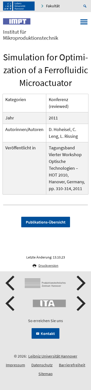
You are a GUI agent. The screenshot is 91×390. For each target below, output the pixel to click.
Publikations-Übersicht (45, 222)
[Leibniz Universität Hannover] (19, 6)
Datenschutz (42, 364)
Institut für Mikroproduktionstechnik (30, 35)
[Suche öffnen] (85, 6)
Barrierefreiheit (72, 364)
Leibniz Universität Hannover (52, 356)
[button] (10, 283)
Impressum (15, 364)
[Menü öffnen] (84, 23)
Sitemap (45, 373)
